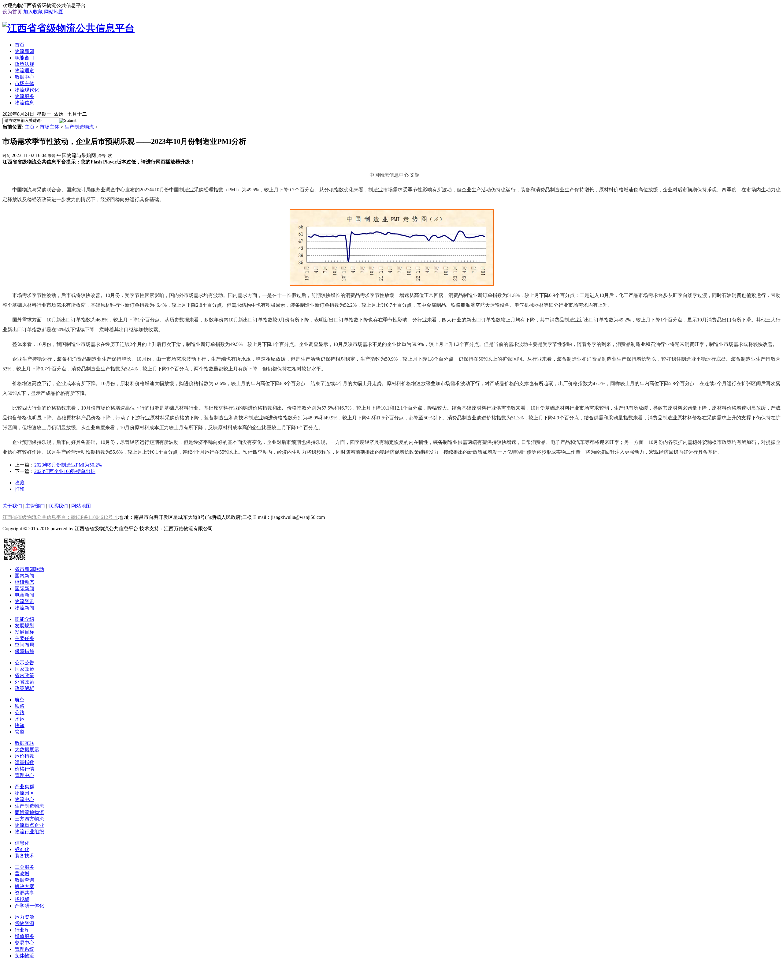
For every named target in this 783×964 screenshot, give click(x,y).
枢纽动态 (24, 582)
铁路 (19, 706)
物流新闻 (24, 51)
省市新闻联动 (29, 569)
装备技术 (24, 855)
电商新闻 (24, 595)
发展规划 (24, 625)
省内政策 (24, 675)
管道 (19, 731)
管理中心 (24, 775)
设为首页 (12, 11)
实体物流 (24, 955)
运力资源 (24, 917)
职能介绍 (24, 619)
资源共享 (24, 892)
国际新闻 (24, 588)
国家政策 (24, 669)
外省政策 (24, 682)
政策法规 (24, 64)
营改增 (22, 873)
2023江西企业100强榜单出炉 (64, 471)
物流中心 (24, 799)
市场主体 (24, 83)
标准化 (22, 849)
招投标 (22, 899)
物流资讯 (24, 601)
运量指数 (24, 762)
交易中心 (24, 942)
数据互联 (24, 743)
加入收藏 (33, 11)
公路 (19, 712)
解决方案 (24, 886)
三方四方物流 (29, 818)
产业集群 (24, 786)
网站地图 (54, 11)
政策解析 (24, 688)
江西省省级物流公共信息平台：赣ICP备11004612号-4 (60, 517)
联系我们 (58, 505)
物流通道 (24, 70)
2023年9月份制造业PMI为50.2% (68, 464)
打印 (19, 489)
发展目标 (24, 632)
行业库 (22, 929)
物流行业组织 (29, 831)
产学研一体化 (29, 905)
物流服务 (24, 96)
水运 (19, 719)
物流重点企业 (29, 825)
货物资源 (24, 923)
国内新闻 (24, 575)
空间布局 (24, 644)
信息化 (22, 843)
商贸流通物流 (29, 812)
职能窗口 (24, 57)
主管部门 (35, 505)
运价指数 (24, 756)
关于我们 (12, 505)
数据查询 (24, 880)
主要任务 (24, 638)
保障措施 (24, 651)
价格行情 (24, 768)
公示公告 (24, 662)
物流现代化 (27, 89)
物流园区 (24, 793)
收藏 (19, 482)
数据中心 (24, 77)
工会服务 (24, 867)
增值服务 (24, 936)
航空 (19, 699)
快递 (19, 725)
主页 (30, 126)
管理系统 (24, 949)
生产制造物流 (79, 126)
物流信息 (24, 102)
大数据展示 (27, 749)
